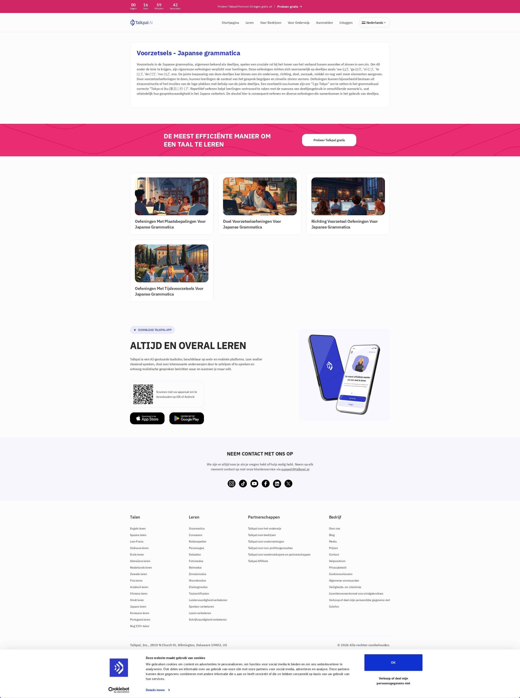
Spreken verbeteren (201, 606)
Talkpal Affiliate (258, 561)
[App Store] (147, 418)
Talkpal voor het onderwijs (264, 528)
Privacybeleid (337, 567)
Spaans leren (138, 535)
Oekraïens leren (140, 561)
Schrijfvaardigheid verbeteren (207, 619)
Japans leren (138, 606)
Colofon (334, 606)
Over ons (334, 528)
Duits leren (137, 554)
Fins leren (136, 580)
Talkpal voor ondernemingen (266, 541)
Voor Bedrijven (270, 23)
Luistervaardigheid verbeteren (208, 600)
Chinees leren (138, 593)
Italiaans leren (139, 548)
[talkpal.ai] (141, 22)
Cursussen (195, 535)
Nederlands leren (141, 567)
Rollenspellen (197, 541)
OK (393, 662)
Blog (332, 535)
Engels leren (138, 528)
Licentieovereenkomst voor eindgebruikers (356, 593)
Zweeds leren (138, 574)
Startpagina (230, 23)
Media (333, 541)
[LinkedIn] (277, 484)
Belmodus (195, 567)
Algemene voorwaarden (344, 580)
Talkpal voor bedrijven (262, 535)
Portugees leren (140, 619)
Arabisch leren (139, 587)
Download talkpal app (155, 330)
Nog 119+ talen (139, 626)
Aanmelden (324, 23)
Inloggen (346, 23)
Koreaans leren (139, 613)
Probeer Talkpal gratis (329, 140)
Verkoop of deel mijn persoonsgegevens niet (393, 680)
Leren (250, 23)
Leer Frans (136, 541)
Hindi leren (137, 600)
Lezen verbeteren (200, 613)
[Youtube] (254, 484)
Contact (334, 554)
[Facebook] (266, 484)
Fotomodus (196, 561)
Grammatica (197, 528)
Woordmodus (197, 580)
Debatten (195, 554)
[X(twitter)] (288, 484)
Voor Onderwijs (299, 23)
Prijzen (333, 548)
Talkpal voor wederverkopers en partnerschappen (279, 554)
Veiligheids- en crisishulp (345, 587)
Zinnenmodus (197, 574)
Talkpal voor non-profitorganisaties (270, 548)
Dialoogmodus (198, 587)
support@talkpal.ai (295, 469)
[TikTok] (243, 484)
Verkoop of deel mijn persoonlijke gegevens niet (359, 600)
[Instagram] (232, 484)
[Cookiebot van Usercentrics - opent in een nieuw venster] (119, 690)
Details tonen (155, 690)
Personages (196, 548)
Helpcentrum (337, 561)
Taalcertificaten (199, 593)
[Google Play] (186, 418)
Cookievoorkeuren (340, 574)
